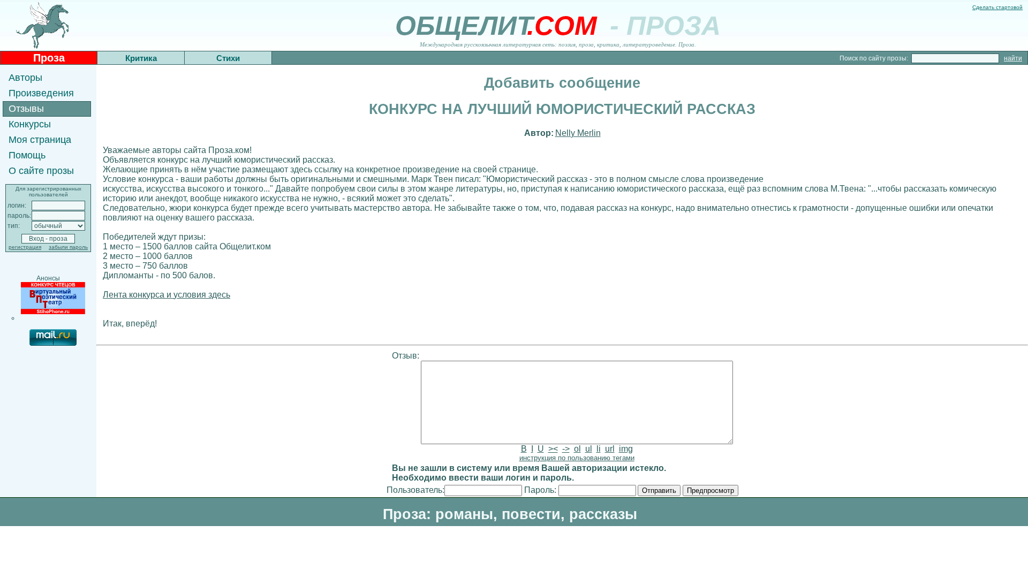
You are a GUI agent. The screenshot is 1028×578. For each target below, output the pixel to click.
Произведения (41, 93)
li (598, 448)
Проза (49, 58)
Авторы (25, 77)
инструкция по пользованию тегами (576, 458)
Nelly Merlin (578, 133)
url (610, 448)
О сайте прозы (41, 170)
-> (566, 448)
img (626, 448)
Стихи (228, 58)
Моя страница (40, 139)
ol (577, 448)
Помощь (27, 155)
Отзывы (26, 108)
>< (553, 448)
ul (588, 448)
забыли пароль (68, 247)
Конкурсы (30, 124)
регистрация (25, 247)
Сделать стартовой (997, 7)
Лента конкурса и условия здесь (166, 294)
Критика (141, 58)
